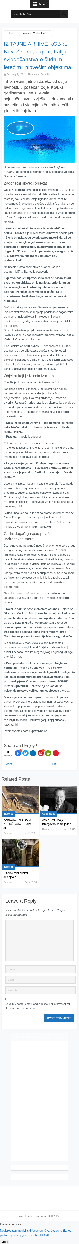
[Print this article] (48, 753)
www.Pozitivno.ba (29, 1216)
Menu (42, 4)
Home (11, 33)
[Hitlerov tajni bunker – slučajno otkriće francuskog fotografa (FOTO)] (20, 853)
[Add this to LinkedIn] (33, 753)
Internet (26, 33)
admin (10, 833)
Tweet (8, 764)
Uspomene (48, 813)
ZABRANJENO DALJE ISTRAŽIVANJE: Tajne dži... (18, 824)
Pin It (52, 764)
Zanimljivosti (40, 33)
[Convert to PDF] (56, 753)
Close (5, 1241)
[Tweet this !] (25, 753)
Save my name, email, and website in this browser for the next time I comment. (37, 1006)
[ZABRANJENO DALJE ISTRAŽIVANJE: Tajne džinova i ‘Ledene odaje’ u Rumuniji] (20, 800)
